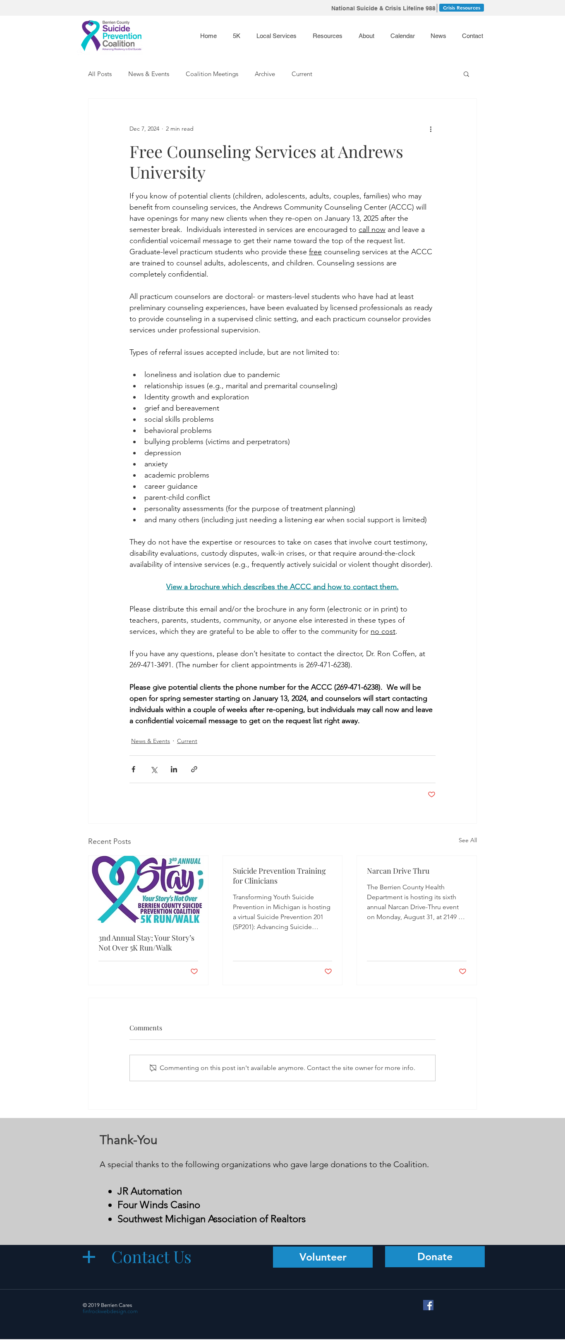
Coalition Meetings (212, 74)
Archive (265, 74)
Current (302, 74)
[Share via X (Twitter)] (154, 769)
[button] (329, 36)
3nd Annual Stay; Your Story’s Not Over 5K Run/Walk (146, 943)
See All (468, 840)
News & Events (148, 74)
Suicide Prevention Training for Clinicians (279, 876)
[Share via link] (194, 769)
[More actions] (431, 129)
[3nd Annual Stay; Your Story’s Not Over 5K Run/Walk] (148, 889)
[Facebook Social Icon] (428, 1305)
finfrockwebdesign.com (110, 1311)
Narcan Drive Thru (398, 871)
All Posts (100, 74)
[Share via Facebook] (133, 769)
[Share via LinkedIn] (174, 769)
